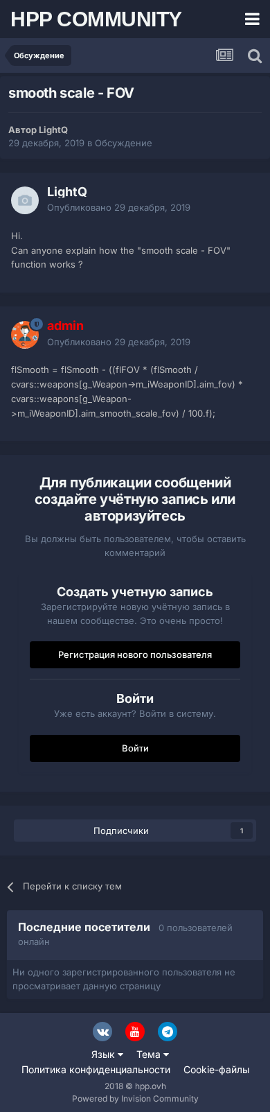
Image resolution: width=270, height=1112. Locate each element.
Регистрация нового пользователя (135, 654)
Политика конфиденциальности (95, 1069)
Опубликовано (118, 207)
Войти (135, 748)
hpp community (96, 19)
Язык (104, 1054)
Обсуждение (123, 142)
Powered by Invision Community (135, 1098)
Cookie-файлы (216, 1069)
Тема (149, 1054)
